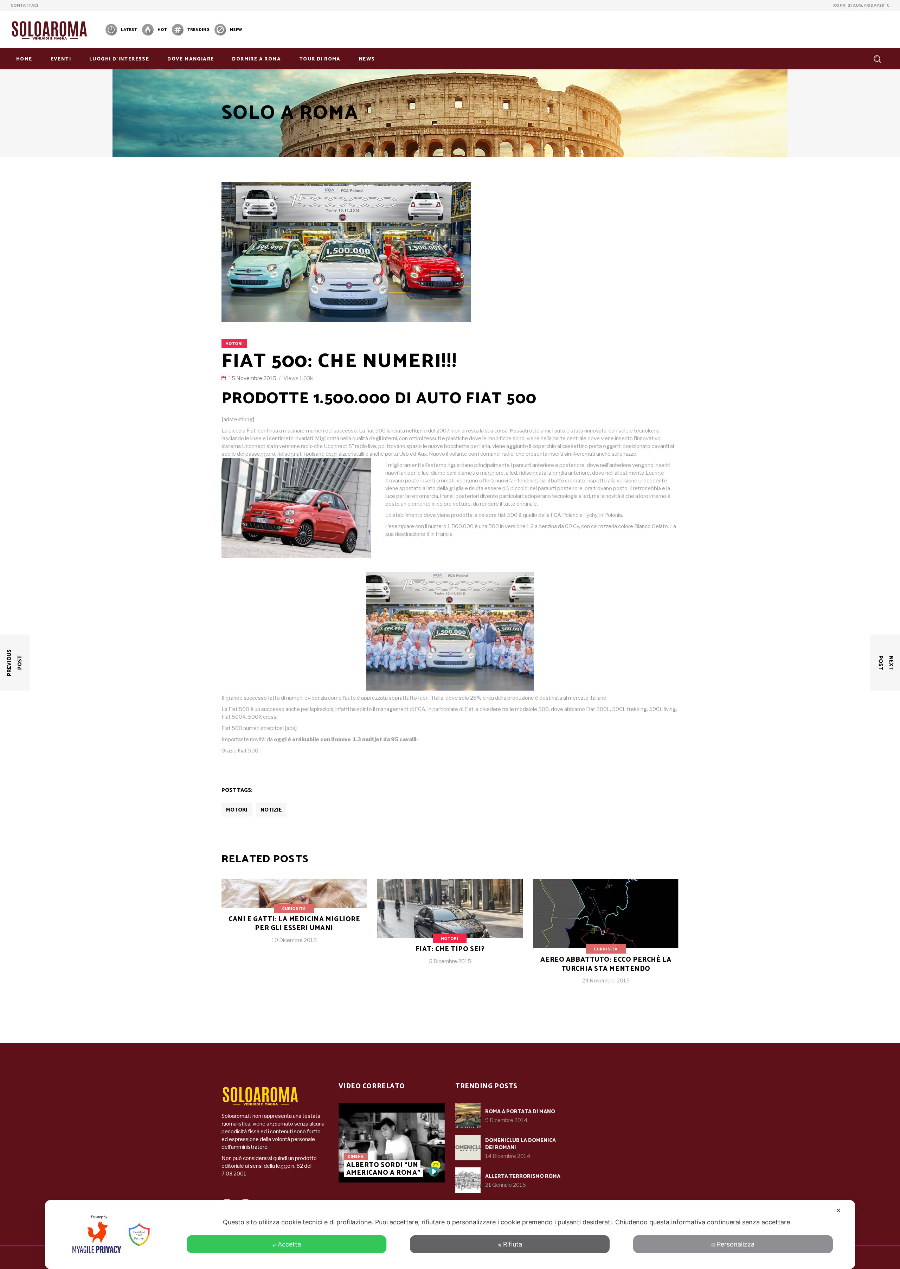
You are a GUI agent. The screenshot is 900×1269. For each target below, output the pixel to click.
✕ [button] (838, 1210)
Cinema (356, 1156)
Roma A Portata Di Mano (520, 1111)
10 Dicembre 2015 (294, 940)
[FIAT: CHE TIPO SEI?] (449, 927)
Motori (234, 343)
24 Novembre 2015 (606, 981)
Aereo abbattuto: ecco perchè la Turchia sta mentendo (605, 964)
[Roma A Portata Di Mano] (468, 1115)
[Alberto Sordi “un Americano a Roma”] (392, 1143)
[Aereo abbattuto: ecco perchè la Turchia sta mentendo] (606, 937)
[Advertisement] (761, 29)
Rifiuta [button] (512, 1244)
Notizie (271, 810)
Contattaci (24, 5)
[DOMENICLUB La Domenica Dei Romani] (468, 1147)
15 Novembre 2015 (253, 378)
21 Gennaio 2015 (505, 1185)
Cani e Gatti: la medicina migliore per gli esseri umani (294, 924)
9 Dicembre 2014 (506, 1120)
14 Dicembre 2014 (507, 1156)
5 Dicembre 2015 (450, 961)
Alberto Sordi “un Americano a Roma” (383, 1169)
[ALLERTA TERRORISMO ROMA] (468, 1180)
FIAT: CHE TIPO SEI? (450, 949)
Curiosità (294, 908)
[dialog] (450, 1234)
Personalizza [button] (735, 1244)
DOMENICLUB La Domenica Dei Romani (520, 1144)
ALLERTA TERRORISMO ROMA (522, 1176)
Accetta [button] (289, 1244)
